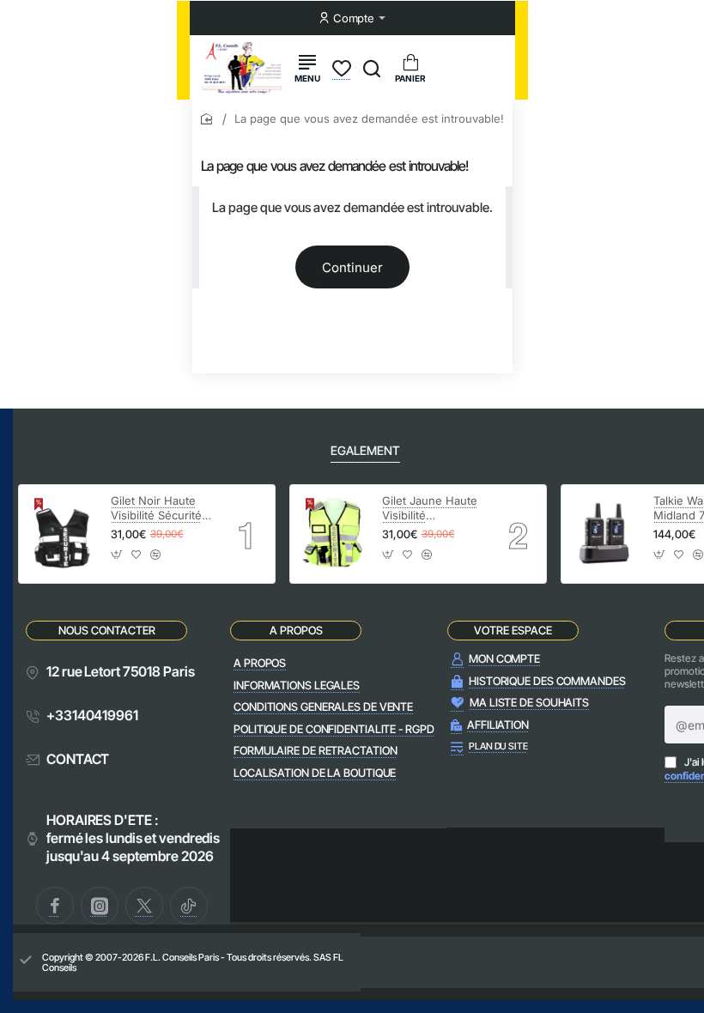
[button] (117, 560)
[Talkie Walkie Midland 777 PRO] (604, 534)
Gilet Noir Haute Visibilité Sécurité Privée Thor (156, 509)
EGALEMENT (365, 450)
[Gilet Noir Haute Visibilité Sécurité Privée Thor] (62, 534)
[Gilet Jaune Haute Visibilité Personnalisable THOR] (333, 534)
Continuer (352, 267)
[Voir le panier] (410, 67)
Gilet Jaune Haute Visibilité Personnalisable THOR (429, 509)
